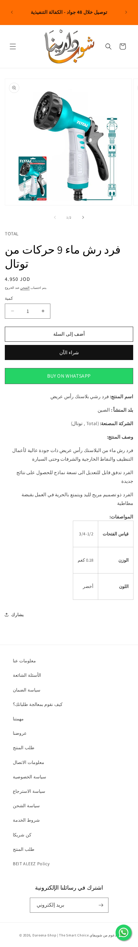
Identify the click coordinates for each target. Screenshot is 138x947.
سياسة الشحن (26, 806)
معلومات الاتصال (28, 762)
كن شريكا (22, 835)
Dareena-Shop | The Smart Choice (60, 935)
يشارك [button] (17, 614)
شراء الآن (69, 352)
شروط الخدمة (26, 820)
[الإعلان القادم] (126, 12)
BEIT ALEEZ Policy (31, 864)
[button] (13, 46)
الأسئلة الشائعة (27, 675)
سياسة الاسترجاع (29, 791)
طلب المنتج (23, 747)
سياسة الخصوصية (29, 777)
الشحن (25, 288)
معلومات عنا (24, 661)
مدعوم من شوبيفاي (104, 935)
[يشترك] (101, 905)
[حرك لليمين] (83, 217)
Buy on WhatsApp (69, 376)
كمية (9, 298)
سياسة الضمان (26, 690)
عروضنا (20, 733)
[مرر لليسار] (55, 217)
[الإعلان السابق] (12, 12)
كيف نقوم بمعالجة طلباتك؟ (38, 704)
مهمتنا (18, 719)
